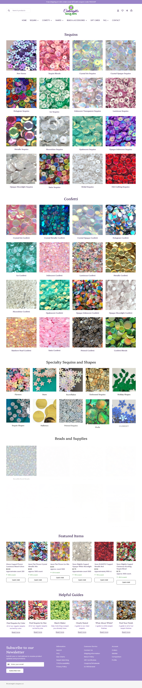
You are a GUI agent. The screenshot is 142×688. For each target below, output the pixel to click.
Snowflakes (71, 394)
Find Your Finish (126, 623)
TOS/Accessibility (63, 663)
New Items (21, 73)
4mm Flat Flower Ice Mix (59, 564)
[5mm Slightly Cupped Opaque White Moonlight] (82, 551)
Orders (114, 650)
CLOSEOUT (124, 425)
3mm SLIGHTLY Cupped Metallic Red (103, 565)
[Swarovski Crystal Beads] (54, 492)
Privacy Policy (61, 667)
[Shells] (97, 411)
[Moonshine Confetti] (21, 294)
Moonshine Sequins (54, 149)
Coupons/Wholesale (91, 663)
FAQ (58, 653)
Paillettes (44, 425)
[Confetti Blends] (121, 332)
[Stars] (44, 380)
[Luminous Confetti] (87, 257)
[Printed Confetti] (87, 332)
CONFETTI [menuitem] (46, 20)
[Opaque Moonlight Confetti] (121, 295)
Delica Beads (87, 477)
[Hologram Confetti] (121, 220)
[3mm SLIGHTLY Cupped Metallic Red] (104, 551)
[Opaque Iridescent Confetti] (87, 295)
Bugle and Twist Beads (21, 515)
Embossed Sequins (97, 394)
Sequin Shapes (18, 425)
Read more (16, 632)
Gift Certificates (90, 660)
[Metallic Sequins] (21, 131)
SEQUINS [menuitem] (33, 20)
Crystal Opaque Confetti (87, 238)
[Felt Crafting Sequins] (121, 169)
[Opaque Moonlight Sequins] (21, 169)
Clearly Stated (82, 623)
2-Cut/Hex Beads (121, 477)
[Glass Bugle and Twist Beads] (21, 497)
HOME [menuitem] (24, 20)
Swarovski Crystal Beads (54, 505)
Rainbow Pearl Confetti (21, 350)
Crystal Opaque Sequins (121, 73)
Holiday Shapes (124, 394)
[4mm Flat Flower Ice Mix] (60, 551)
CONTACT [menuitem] (116, 20)
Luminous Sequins (120, 111)
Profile (114, 660)
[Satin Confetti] (54, 332)
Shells (97, 427)
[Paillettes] (44, 411)
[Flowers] (18, 380)
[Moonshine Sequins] (54, 131)
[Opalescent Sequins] (87, 131)
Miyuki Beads (54, 477)
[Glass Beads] (21, 459)
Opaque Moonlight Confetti (120, 313)
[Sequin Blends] (54, 55)
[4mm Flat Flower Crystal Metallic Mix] (37, 551)
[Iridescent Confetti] (54, 257)
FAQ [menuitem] (104, 20)
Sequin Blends (54, 73)
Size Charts (60, 657)
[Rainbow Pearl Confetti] (21, 332)
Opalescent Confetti (54, 313)
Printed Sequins (71, 425)
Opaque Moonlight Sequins (21, 187)
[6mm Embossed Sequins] (97, 380)
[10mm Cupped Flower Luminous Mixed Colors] (15, 551)
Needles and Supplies (121, 524)
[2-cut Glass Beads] (121, 459)
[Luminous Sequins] (121, 93)
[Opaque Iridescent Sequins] (121, 131)
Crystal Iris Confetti (21, 238)
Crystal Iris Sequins (87, 73)
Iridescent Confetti (54, 275)
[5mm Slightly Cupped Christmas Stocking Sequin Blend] (126, 551)
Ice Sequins (54, 112)
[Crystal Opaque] (121, 55)
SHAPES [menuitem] (58, 20)
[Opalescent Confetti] (54, 295)
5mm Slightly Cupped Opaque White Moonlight (82, 565)
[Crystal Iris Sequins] (87, 55)
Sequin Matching (62, 660)
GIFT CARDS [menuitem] (95, 20)
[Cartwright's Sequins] (71, 10)
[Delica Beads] (87, 459)
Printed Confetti (87, 350)
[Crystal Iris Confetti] (21, 220)
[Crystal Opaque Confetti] (87, 220)
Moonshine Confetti (21, 311)
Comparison (116, 657)
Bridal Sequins (88, 187)
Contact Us (88, 650)
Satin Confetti (54, 350)
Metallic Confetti (121, 275)
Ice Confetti (21, 275)
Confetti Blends (120, 350)
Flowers (18, 394)
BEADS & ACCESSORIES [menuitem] (76, 20)
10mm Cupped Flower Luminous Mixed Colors (15, 565)
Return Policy (89, 657)
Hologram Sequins (21, 111)
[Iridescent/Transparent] (87, 93)
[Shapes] (18, 411)
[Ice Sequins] (54, 93)
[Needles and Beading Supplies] (121, 501)
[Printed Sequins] (71, 410)
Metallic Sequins (21, 149)
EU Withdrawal (89, 667)
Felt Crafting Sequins (120, 187)
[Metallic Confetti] (121, 257)
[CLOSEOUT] (124, 411)
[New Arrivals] (21, 55)
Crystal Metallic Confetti (54, 238)
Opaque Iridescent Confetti (87, 313)
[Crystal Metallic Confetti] (54, 220)
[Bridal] (87, 169)
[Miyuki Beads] (54, 459)
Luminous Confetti (87, 275)
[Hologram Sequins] (21, 93)
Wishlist (115, 653)
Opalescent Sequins (87, 149)
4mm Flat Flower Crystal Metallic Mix (37, 565)
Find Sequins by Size (38, 623)
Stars (44, 394)
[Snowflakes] (71, 380)
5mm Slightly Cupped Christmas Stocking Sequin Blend (125, 566)
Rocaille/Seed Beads (21, 477)
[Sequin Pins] (87, 497)
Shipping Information (92, 653)
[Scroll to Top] (138, 677)
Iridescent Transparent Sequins (87, 111)
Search (59, 650)
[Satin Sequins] (54, 169)
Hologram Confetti (121, 238)
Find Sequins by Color (16, 623)
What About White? (104, 623)
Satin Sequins (54, 187)
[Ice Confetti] (21, 257)
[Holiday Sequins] (124, 380)
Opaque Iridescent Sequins (120, 149)
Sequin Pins (87, 515)
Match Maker (60, 623)
